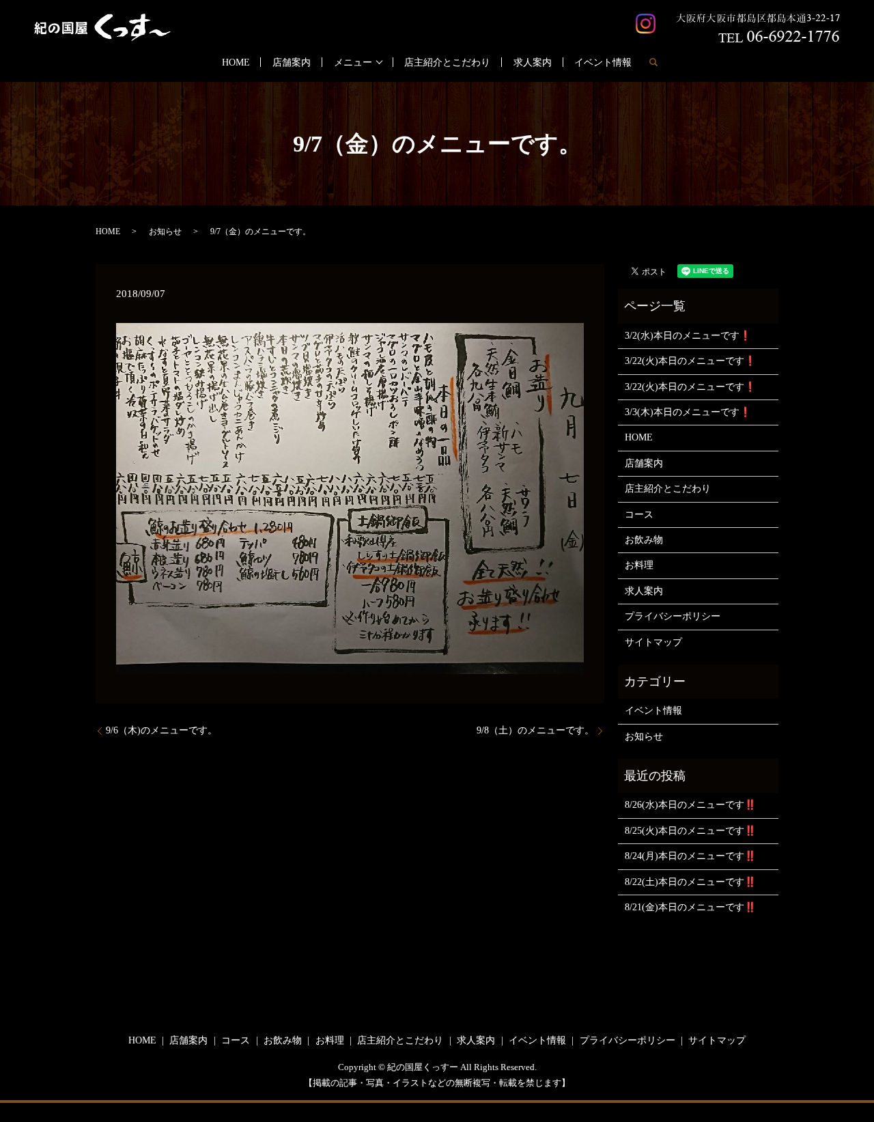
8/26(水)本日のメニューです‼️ (690, 805)
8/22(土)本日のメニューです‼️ (690, 882)
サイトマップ (653, 642)
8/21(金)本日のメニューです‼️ (690, 907)
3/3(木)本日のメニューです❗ (688, 412)
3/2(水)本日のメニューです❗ (688, 336)
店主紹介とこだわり (447, 62)
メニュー (353, 62)
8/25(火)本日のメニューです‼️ (690, 831)
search (653, 62)
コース (639, 514)
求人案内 (532, 62)
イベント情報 (603, 62)
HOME (236, 62)
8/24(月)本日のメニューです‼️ (690, 856)
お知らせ (165, 231)
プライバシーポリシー (672, 616)
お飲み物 (644, 540)
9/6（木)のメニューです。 (161, 730)
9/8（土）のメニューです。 (535, 730)
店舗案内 (291, 62)
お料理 (639, 565)
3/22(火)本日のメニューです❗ (690, 361)
